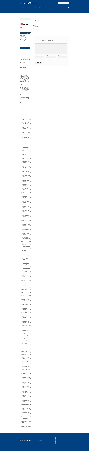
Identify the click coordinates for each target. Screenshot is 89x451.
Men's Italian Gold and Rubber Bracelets (26, 227)
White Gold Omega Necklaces (25, 333)
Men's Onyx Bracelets (26, 229)
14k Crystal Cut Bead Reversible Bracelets (26, 123)
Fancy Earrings (24, 250)
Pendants (44, 7)
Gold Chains (22, 7)
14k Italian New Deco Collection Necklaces (26, 322)
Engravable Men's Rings (26, 412)
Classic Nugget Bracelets (26, 235)
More (21, 10)
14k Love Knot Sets (24, 289)
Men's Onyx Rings (25, 418)
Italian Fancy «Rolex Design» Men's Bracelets (26, 238)
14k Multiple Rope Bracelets (25, 178)
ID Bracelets (23, 192)
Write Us (21, 107)
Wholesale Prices (22, 38)
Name (36, 55)
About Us (46, 2)
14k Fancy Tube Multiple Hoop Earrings (26, 266)
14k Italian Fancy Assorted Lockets (25, 375)
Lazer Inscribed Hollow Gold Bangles (26, 167)
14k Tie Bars (23, 290)
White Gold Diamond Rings (26, 426)
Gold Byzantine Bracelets (25, 151)
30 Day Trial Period (23, 35)
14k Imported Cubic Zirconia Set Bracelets (26, 125)
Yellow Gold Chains (25, 327)
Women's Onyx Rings (26, 419)
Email (47, 55)
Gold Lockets (24, 373)
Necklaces (28, 7)
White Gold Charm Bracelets (25, 189)
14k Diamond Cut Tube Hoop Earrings (26, 264)
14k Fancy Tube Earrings (26, 246)
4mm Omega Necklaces (26, 341)
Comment (36, 42)
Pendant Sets (23, 348)
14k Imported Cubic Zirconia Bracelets (26, 173)
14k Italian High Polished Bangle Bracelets (26, 164)
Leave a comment (35, 26)
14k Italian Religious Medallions (26, 398)
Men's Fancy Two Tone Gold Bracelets (26, 222)
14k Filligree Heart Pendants (26, 351)
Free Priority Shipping (23, 40)
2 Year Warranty (22, 36)
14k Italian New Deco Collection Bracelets (26, 138)
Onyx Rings (23, 416)
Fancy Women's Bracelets (25, 120)
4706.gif (24, 14)
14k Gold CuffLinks (24, 287)
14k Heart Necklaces (26, 304)
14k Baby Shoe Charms (26, 361)
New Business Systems (27, 440)
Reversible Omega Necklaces (25, 336)
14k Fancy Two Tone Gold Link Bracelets (26, 213)
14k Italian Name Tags (26, 367)
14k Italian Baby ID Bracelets (25, 197)
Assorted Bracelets (24, 156)
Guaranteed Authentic (23, 37)
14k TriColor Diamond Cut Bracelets (26, 155)
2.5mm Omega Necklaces (26, 340)
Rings (39, 7)
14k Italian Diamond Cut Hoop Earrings (26, 271)
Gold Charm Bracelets (26, 186)
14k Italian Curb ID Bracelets (25, 199)
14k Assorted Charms (26, 360)
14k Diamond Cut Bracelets (26, 152)
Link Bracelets (24, 208)
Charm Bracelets (24, 182)
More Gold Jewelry (23, 280)
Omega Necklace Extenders (25, 346)
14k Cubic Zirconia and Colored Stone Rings (25, 414)
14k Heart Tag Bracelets (26, 171)
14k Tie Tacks (24, 292)
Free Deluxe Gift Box (23, 42)
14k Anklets (23, 282)
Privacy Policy (40, 440)
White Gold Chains (25, 325)
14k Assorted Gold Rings (25, 404)
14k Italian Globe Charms (26, 366)
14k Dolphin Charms (26, 363)
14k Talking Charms (26, 369)
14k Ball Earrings (25, 244)
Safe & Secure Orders (23, 39)
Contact (50, 2)
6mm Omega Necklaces (25, 344)
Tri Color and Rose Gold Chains (25, 427)
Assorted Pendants (24, 354)
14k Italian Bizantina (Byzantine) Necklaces (26, 314)
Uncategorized (23, 117)
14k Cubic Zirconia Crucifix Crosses (25, 392)
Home (22, 14)
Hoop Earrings (24, 256)
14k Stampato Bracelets (26, 148)
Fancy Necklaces (24, 312)
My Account (54, 2)
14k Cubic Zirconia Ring (25, 283)
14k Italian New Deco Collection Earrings (26, 255)
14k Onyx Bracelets (25, 147)
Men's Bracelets (24, 220)
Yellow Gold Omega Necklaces (26, 331)
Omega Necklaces (24, 328)
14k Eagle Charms (25, 364)
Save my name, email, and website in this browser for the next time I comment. (48, 59)
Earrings (50, 7)
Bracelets (34, 7)
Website (59, 55)
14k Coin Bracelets (25, 158)
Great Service (22, 41)
